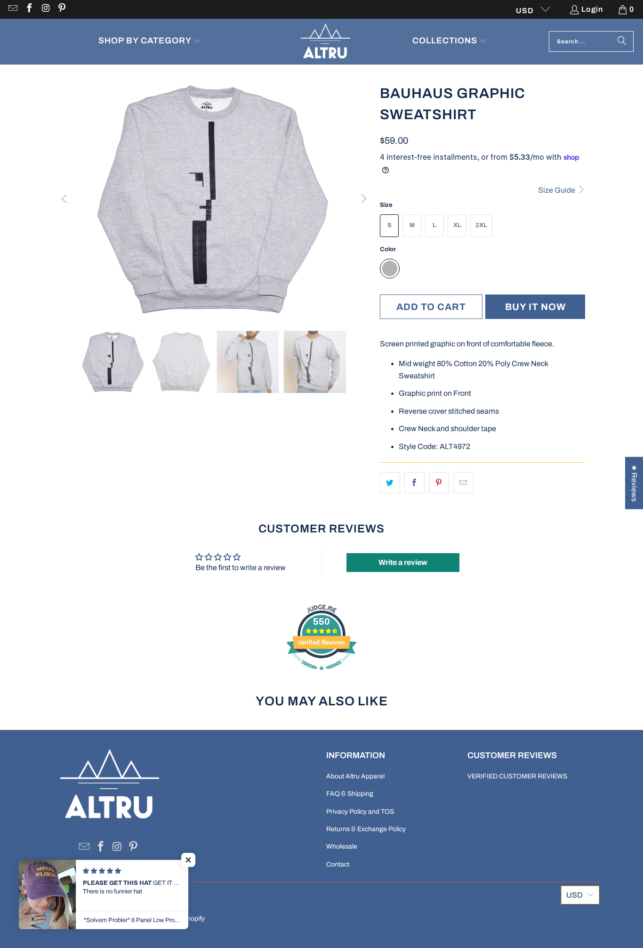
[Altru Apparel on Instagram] (45, 9)
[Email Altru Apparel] (12, 9)
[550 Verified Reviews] (321, 675)
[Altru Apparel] (325, 42)
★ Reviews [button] (634, 483)
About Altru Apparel (355, 776)
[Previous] (64, 199)
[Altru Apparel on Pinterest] (61, 9)
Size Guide (557, 190)
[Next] (363, 199)
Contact (337, 864)
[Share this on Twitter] (390, 483)
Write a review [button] (402, 562)
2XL (481, 225)
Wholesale (341, 846)
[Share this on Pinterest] (439, 483)
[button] (149, 41)
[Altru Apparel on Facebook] (29, 9)
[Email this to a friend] (463, 483)
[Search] (622, 41)
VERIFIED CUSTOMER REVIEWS (517, 776)
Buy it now (535, 307)
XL (457, 225)
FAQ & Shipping (349, 793)
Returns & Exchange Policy (366, 829)
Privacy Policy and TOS (360, 811)
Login (592, 9)
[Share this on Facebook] (414, 483)
